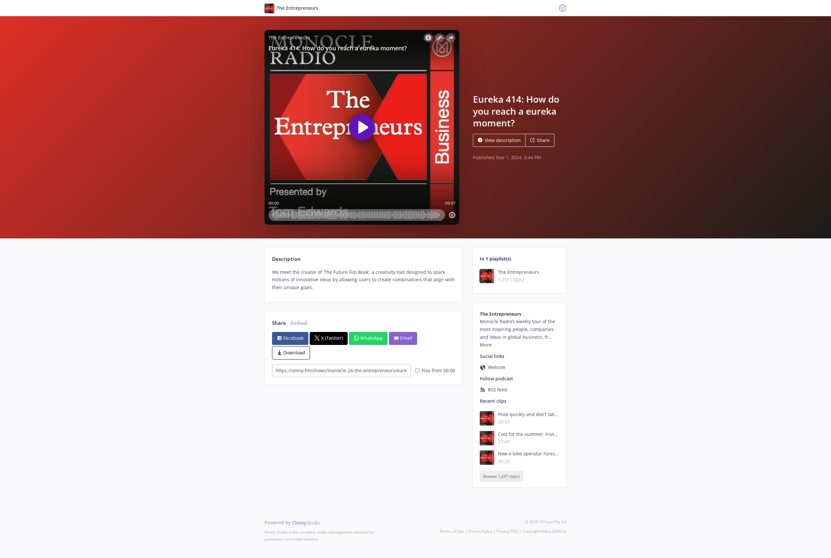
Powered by (278, 522)
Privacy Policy (480, 531)
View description (503, 140)
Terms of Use (452, 531)
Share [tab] (279, 323)
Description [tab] (286, 259)
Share (543, 140)
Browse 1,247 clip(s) (501, 476)
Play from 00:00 (438, 370)
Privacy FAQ (507, 531)
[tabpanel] (363, 279)
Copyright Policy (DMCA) (544, 531)
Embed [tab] (299, 323)
